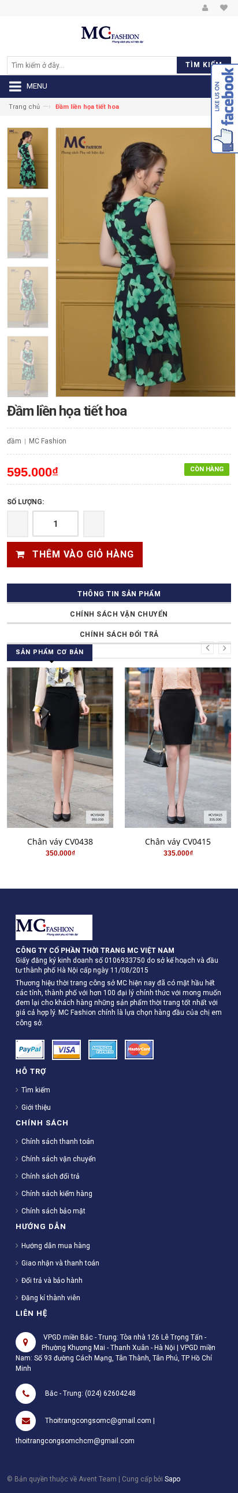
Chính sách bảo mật (53, 1211)
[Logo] (54, 927)
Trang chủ (24, 107)
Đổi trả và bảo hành (52, 1280)
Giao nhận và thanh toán (60, 1263)
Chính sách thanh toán (57, 1142)
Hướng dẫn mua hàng (55, 1246)
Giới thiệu (36, 1107)
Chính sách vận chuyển (119, 614)
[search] (91, 65)
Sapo (172, 1479)
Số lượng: (25, 502)
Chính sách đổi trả (119, 634)
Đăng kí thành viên (50, 1298)
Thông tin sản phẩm (119, 594)
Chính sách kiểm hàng (56, 1194)
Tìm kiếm (35, 1090)
